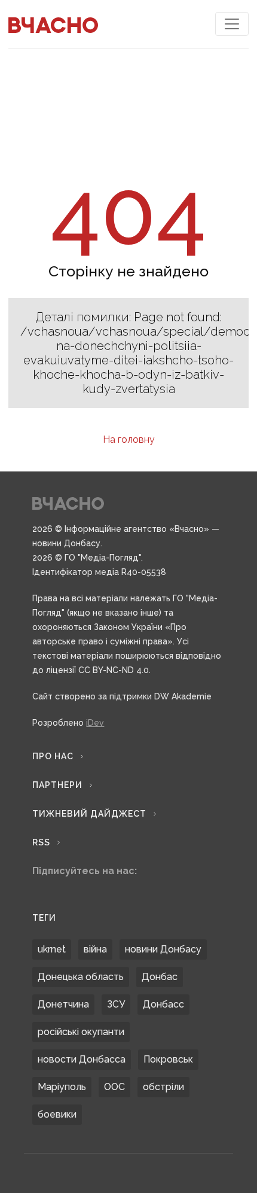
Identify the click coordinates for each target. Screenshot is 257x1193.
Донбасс (163, 1004)
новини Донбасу (163, 949)
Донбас (160, 976)
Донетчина (63, 1004)
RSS (41, 842)
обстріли (163, 1086)
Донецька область (81, 976)
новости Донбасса (82, 1059)
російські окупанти (81, 1031)
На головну (129, 439)
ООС (114, 1086)
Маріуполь (62, 1086)
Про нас (53, 756)
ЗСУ (116, 1004)
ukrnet (52, 949)
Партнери (57, 785)
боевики (57, 1114)
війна (95, 949)
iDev (95, 723)
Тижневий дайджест (89, 813)
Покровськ (168, 1059)
